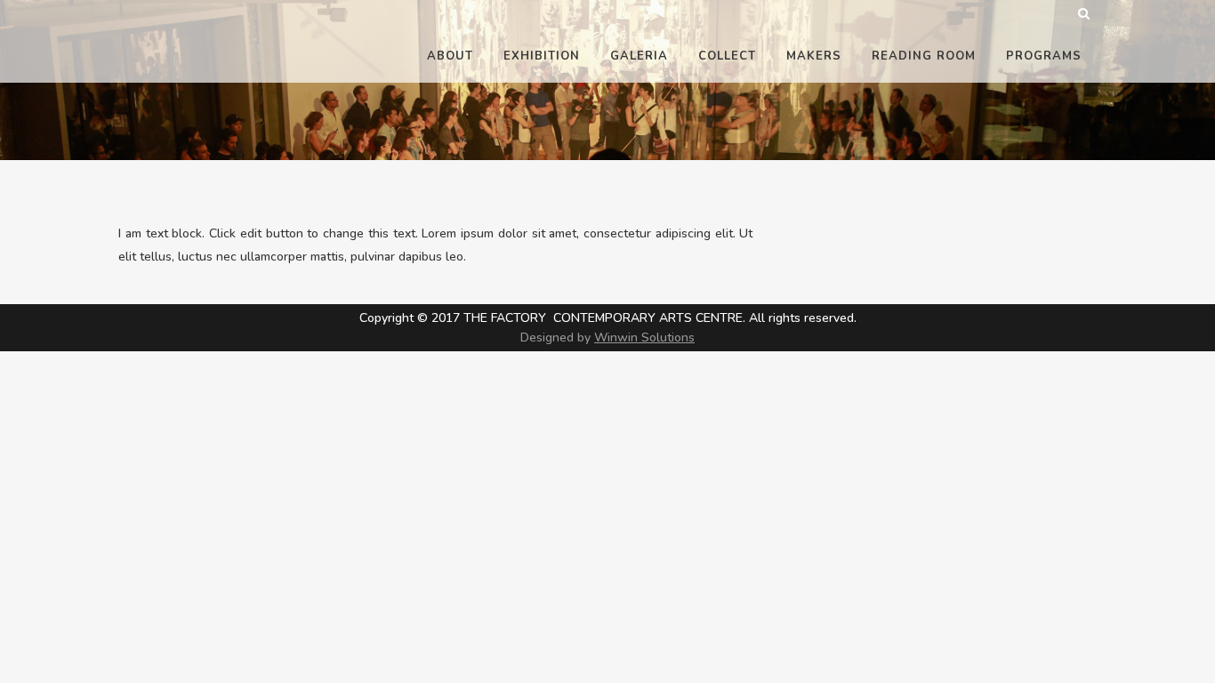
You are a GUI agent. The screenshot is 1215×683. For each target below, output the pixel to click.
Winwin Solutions (644, 337)
